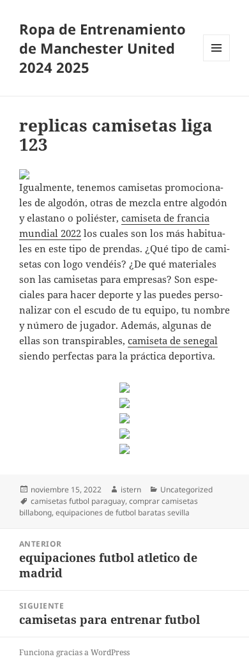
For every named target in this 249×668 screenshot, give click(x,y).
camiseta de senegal (173, 340)
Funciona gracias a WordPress (74, 652)
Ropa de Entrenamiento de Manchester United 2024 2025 (102, 48)
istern (131, 489)
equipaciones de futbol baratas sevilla (123, 512)
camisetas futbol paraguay (78, 501)
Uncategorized (186, 489)
